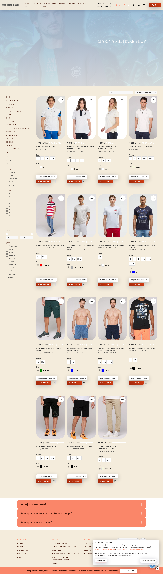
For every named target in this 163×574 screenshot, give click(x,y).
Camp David (46, 3)
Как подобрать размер (59, 543)
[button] (134, 5)
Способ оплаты (90, 546)
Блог (36, 6)
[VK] (120, 5)
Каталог (36, 3)
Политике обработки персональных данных (130, 549)
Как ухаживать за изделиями (63, 546)
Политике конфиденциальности (105, 549)
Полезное (82, 3)
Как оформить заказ (92, 550)
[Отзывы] (128, 5)
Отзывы (42, 6)
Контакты (28, 6)
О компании (71, 3)
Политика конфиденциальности (64, 554)
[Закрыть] (159, 570)
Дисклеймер (55, 550)
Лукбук (62, 3)
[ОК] (124, 5)
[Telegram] (116, 5)
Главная (28, 3)
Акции (55, 3)
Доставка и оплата (92, 554)
